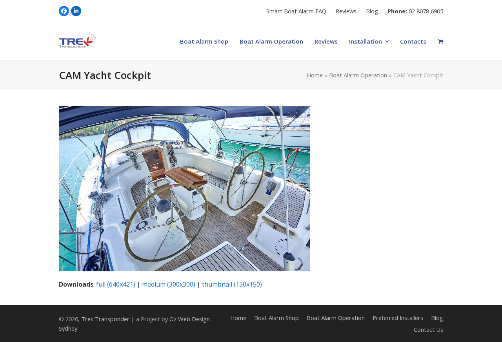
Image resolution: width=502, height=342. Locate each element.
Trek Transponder (105, 319)
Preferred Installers (398, 318)
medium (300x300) (168, 284)
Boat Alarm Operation (358, 75)
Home (315, 75)
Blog (437, 318)
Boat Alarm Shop (276, 318)
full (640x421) (115, 284)
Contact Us (428, 329)
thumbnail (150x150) (232, 284)
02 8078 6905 (426, 11)
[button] (440, 41)
